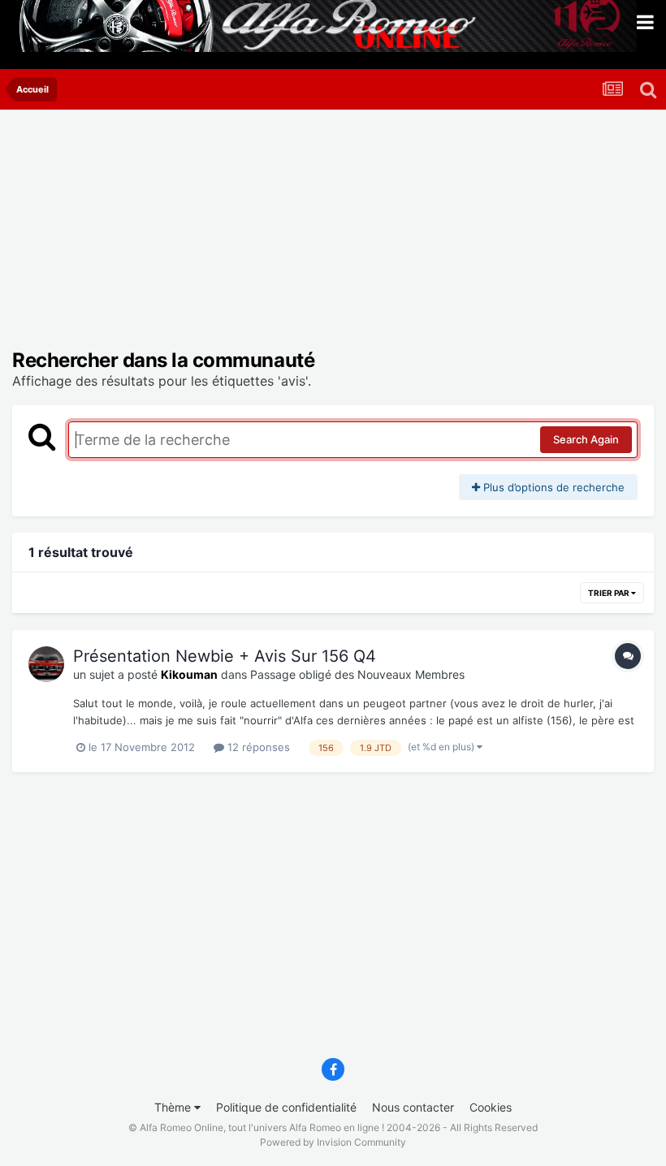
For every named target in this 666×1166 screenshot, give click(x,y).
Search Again (586, 439)
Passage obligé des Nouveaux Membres (357, 674)
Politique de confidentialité (286, 1107)
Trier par (609, 593)
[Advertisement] (202, 235)
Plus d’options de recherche (552, 487)
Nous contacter (413, 1107)
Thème (174, 1107)
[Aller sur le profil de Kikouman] (46, 664)
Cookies (490, 1107)
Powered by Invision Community (333, 1142)
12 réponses (257, 747)
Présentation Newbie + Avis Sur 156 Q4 (224, 656)
